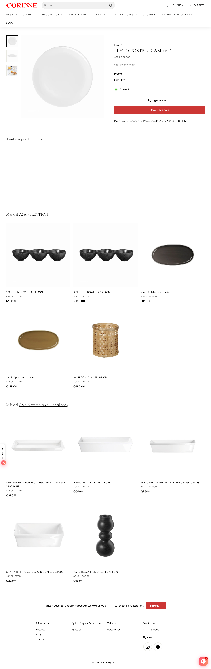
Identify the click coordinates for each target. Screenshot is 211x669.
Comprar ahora (159, 110)
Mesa (10, 14)
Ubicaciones (113, 629)
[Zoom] (62, 76)
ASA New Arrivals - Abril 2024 (43, 404)
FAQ (38, 634)
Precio (118, 73)
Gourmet (149, 14)
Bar (99, 14)
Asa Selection (122, 56)
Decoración (51, 14)
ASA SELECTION (33, 214)
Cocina (28, 14)
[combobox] (78, 5)
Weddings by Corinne (177, 14)
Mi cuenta (41, 639)
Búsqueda (41, 629)
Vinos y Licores (123, 14)
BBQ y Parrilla (79, 14)
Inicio (117, 45)
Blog (9, 23)
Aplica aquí (77, 629)
